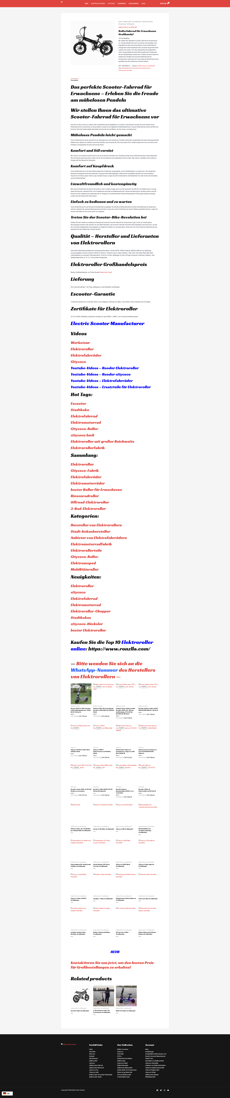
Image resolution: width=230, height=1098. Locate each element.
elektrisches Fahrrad (96, 1065)
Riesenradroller (85, 495)
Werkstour (80, 342)
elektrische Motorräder (124, 1068)
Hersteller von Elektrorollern (96, 525)
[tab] (74, 80)
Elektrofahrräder (86, 355)
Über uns (92, 1054)
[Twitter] (161, 1090)
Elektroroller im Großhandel (132, 21)
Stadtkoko (80, 409)
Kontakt (91, 1056)
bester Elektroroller (88, 630)
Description (74, 80)
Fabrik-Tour (149, 1058)
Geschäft (92, 1052)
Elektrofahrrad (84, 416)
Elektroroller (82, 349)
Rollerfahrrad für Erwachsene (131, 68)
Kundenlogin (149, 1052)
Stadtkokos (81, 617)
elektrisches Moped (151, 1075)
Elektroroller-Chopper (91, 611)
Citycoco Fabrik (122, 1063)
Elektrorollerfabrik (88, 447)
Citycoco (111, 3)
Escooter (78, 403)
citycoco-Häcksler (87, 623)
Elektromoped (83, 563)
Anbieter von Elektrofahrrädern (99, 537)
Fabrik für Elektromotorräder (154, 1068)
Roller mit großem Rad (124, 1072)
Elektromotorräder (88, 483)
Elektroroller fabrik (106, 272)
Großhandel (134, 3)
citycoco (78, 592)
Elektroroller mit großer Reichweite (102, 441)
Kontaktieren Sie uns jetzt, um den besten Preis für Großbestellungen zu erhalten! (112, 965)
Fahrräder (122, 3)
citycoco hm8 (82, 435)
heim (86, 3)
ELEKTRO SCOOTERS (98, 3)
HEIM (115, 951)
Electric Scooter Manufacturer (107, 323)
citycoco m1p (93, 1070)
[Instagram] (164, 1090)
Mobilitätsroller (85, 569)
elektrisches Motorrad (96, 1068)
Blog (143, 3)
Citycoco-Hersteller (151, 1063)
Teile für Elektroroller (152, 1070)
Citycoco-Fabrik (85, 470)
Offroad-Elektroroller (90, 502)
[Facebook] (157, 1090)
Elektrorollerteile (86, 550)
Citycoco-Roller (84, 428)
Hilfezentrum (93, 1058)
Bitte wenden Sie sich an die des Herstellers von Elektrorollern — (113, 670)
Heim (91, 1049)
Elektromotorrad (86, 422)
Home (120, 21)
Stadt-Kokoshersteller (90, 531)
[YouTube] (168, 1090)
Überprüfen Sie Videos (124, 1058)
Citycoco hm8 (93, 1072)
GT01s (119, 1056)
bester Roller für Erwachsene (96, 489)
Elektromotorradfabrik (91, 544)
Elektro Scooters (122, 1049)
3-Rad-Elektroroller (88, 508)
